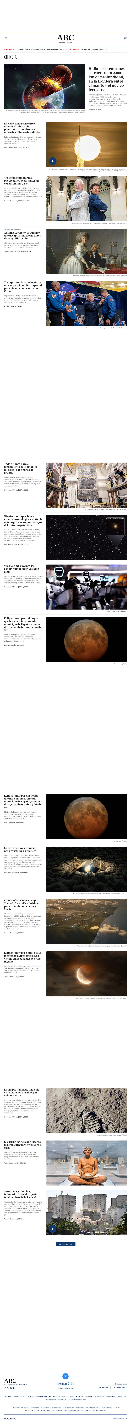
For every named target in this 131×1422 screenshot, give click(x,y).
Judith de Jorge (9, 147)
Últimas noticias (106, 1407)
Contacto (30, 1396)
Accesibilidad (99, 1396)
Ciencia (10, 57)
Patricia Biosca (9, 201)
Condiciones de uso (76, 1396)
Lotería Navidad (68, 1407)
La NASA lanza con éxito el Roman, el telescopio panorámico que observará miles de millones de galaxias (22, 128)
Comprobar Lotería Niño (20, 1407)
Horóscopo (80, 1407)
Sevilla (69, 43)
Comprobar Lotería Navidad (51, 1407)
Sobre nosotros (19, 1396)
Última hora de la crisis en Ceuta (94, 49)
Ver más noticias (65, 1244)
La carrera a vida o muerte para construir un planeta (20, 849)
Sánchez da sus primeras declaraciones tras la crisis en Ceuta (42, 49)
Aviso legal (88, 1396)
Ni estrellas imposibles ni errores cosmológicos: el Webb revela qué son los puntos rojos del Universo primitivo (23, 521)
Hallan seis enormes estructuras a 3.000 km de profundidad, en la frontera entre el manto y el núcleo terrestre (107, 79)
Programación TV (92, 1407)
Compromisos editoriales (77, 1399)
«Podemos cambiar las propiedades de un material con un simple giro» (21, 180)
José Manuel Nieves (95, 109)
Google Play (120, 1388)
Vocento (8, 1396)
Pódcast (103, 1410)
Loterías (116, 1407)
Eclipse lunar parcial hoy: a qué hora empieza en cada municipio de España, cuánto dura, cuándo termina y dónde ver (22, 624)
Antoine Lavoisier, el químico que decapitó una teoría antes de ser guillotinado (22, 235)
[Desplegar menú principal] (5, 37)
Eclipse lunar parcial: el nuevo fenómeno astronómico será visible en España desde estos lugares (22, 957)
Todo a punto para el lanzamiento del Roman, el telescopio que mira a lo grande (20, 468)
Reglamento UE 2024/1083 (116, 1396)
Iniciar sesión (125, 37)
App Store (104, 1388)
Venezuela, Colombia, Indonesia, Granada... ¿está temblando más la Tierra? (20, 1194)
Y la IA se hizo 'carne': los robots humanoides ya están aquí (21, 568)
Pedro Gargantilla (10, 252)
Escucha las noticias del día (35, 1410)
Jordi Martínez (9, 645)
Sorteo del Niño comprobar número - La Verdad (81, 1410)
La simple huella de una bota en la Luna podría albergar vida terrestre (22, 1092)
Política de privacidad (43, 1396)
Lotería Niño (35, 1407)
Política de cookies (59, 1396)
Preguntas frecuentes (54, 1410)
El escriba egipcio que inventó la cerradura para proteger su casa (22, 1144)
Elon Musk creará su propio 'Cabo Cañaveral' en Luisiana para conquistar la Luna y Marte (22, 905)
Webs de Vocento (119, 1418)
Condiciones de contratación (55, 1399)
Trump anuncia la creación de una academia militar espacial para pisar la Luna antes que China (23, 287)
